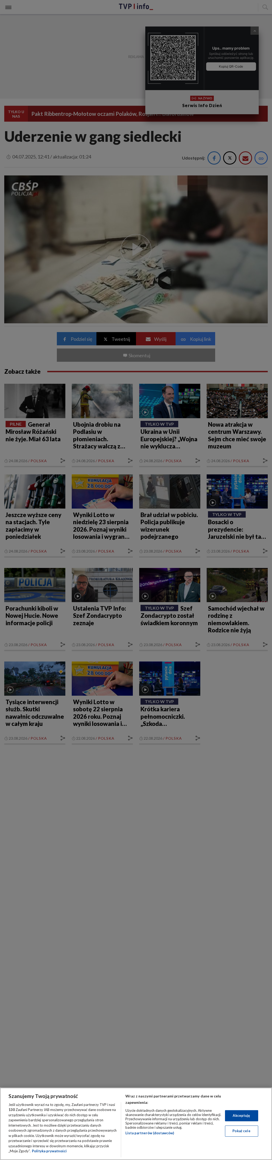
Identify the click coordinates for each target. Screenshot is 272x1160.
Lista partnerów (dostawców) (149, 1133)
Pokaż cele (241, 1131)
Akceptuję (241, 1115)
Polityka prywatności (49, 1151)
